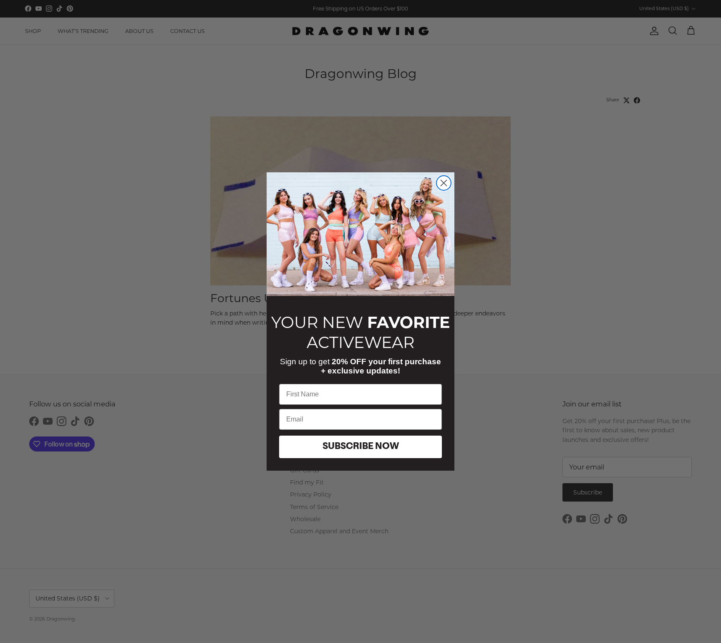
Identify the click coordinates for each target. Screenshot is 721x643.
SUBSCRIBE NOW (361, 446)
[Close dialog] (443, 183)
